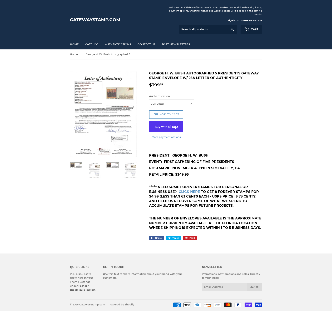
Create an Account (251, 20)
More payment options (166, 136)
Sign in (232, 20)
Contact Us (146, 44)
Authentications (118, 44)
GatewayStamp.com (95, 19)
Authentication (159, 96)
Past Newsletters (176, 44)
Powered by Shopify (121, 304)
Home (74, 44)
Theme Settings (80, 281)
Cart (254, 29)
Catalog (91, 44)
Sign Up (255, 286)
